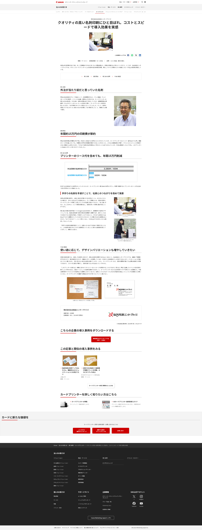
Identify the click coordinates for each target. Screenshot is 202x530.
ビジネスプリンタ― (83, 466)
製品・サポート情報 (124, 2)
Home (55, 445)
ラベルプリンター (137, 11)
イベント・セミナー (140, 7)
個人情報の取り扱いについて (91, 527)
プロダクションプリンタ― (84, 469)
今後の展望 (117, 76)
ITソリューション (128, 11)
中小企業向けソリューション (61, 463)
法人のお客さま (61, 7)
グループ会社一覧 (107, 501)
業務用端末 (81, 479)
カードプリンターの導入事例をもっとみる (101, 385)
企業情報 (135, 2)
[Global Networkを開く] (145, 2)
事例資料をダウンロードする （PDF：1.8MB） (101, 339)
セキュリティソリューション (61, 479)
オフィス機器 (81, 476)
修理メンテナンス (82, 508)
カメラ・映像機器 (82, 463)
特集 (55, 504)
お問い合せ (120, 431)
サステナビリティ (107, 505)
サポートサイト (83, 492)
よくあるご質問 (82, 496)
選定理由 (95, 76)
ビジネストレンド (128, 7)
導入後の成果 (106, 76)
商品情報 (56, 496)
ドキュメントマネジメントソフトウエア (114, 11)
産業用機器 (81, 482)
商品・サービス (112, 7)
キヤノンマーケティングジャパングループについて (112, 497)
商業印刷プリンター (83, 473)
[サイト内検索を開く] (142, 2)
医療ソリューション (59, 469)
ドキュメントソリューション (61, 482)
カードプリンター (100, 11)
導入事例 (120, 7)
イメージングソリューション (61, 476)
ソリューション (102, 7)
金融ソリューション (59, 466)
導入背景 (86, 76)
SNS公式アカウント (138, 492)
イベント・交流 (57, 508)
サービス (56, 500)
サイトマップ (65, 527)
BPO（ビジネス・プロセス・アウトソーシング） (72, 11)
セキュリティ (57, 11)
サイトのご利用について (76, 527)
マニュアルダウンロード (84, 500)
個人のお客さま (59, 492)
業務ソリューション (59, 485)
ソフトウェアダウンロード (84, 504)
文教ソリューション (59, 473)
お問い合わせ (57, 527)
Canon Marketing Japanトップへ (101, 518)
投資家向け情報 (106, 509)
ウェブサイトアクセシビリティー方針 (109, 527)
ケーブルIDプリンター (89, 11)
